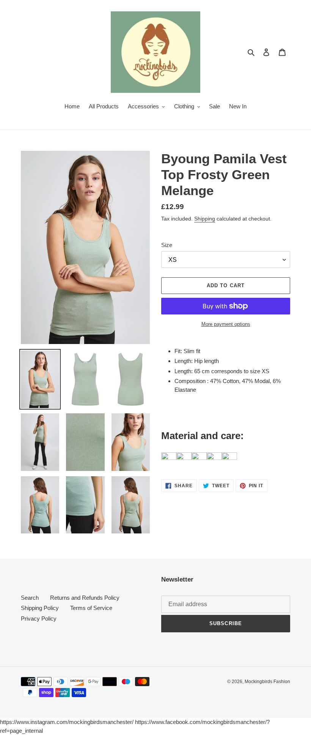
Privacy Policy (39, 618)
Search (30, 597)
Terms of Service (91, 608)
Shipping (204, 219)
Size (166, 245)
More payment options (225, 324)
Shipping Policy (40, 608)
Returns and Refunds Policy (84, 597)
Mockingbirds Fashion (267, 681)
